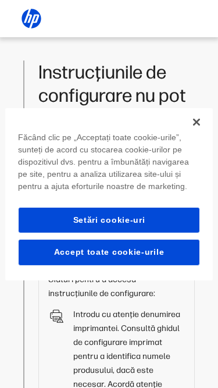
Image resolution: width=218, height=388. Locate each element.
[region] (108, 194)
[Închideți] (196, 121)
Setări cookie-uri (109, 219)
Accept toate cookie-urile (109, 252)
